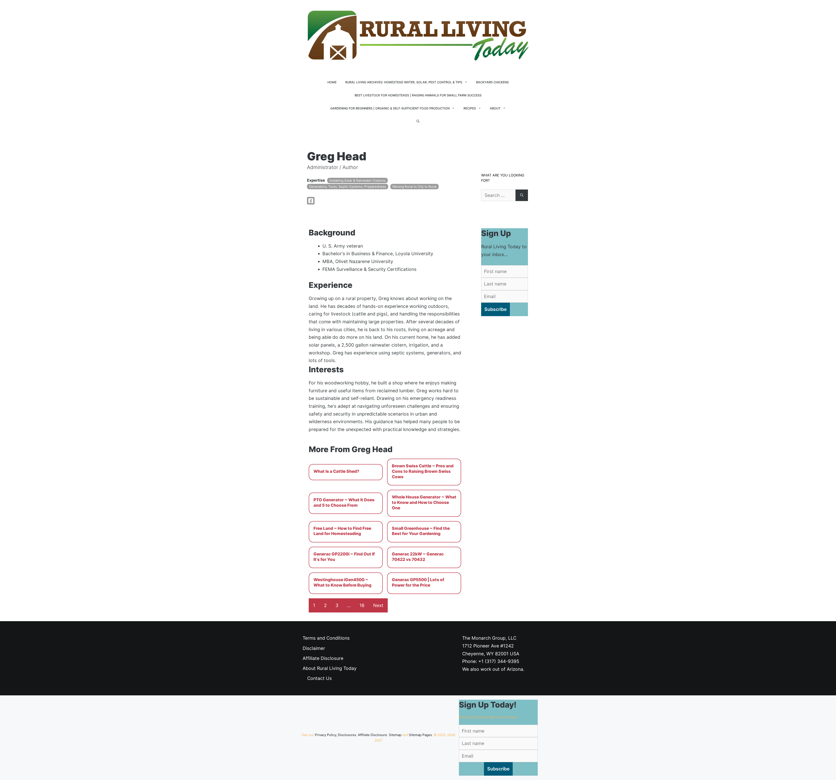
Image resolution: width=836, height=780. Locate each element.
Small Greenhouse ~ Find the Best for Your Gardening (421, 531)
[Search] (522, 195)
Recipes (470, 108)
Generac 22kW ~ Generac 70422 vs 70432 (418, 557)
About (495, 108)
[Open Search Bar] (418, 121)
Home (332, 82)
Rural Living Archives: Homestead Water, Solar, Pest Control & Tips (403, 82)
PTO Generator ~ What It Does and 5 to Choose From (344, 502)
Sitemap (395, 735)
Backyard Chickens (492, 82)
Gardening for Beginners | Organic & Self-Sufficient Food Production (390, 108)
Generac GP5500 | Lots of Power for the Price (418, 582)
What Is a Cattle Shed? (336, 471)
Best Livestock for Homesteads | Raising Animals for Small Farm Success (418, 95)
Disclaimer (314, 648)
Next (378, 605)
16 (361, 605)
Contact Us (319, 678)
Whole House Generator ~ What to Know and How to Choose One (424, 502)
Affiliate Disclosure (323, 658)
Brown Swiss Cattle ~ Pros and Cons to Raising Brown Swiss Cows (422, 471)
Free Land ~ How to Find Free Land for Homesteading (342, 531)
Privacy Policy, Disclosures (335, 735)
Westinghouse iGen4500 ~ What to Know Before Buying (342, 582)
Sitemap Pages (420, 735)
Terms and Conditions (326, 638)
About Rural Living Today (330, 668)
